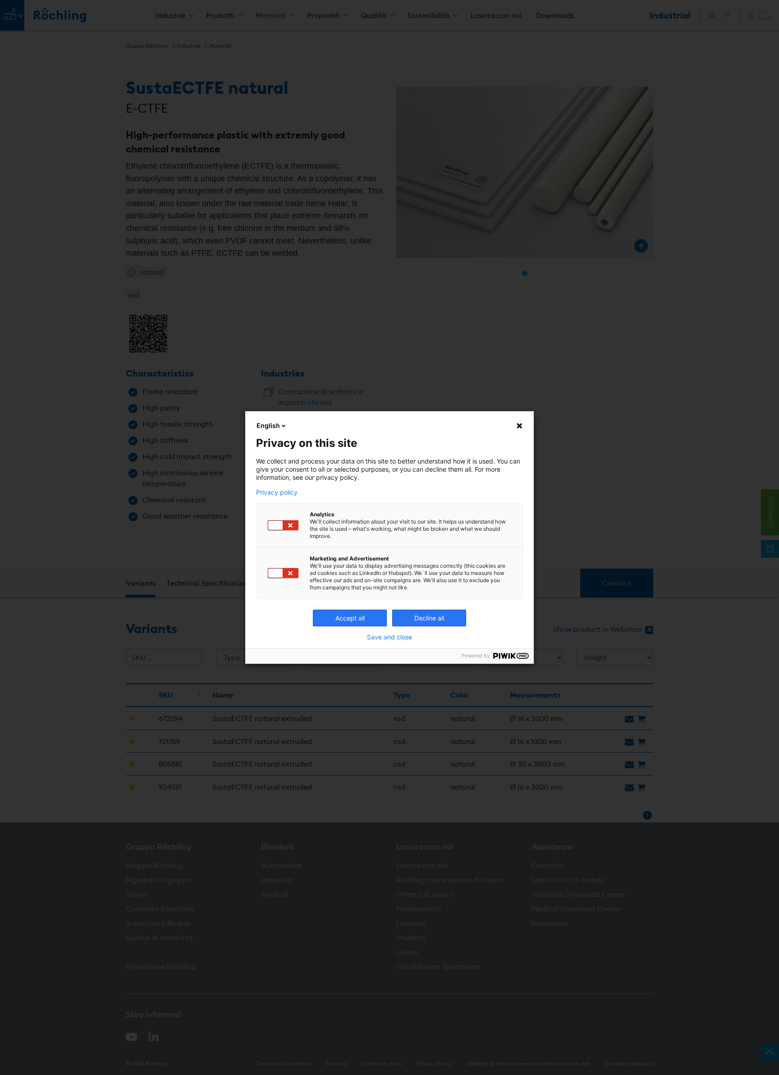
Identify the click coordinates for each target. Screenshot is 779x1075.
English (268, 425)
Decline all (429, 618)
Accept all (350, 618)
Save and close (389, 637)
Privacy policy (277, 492)
